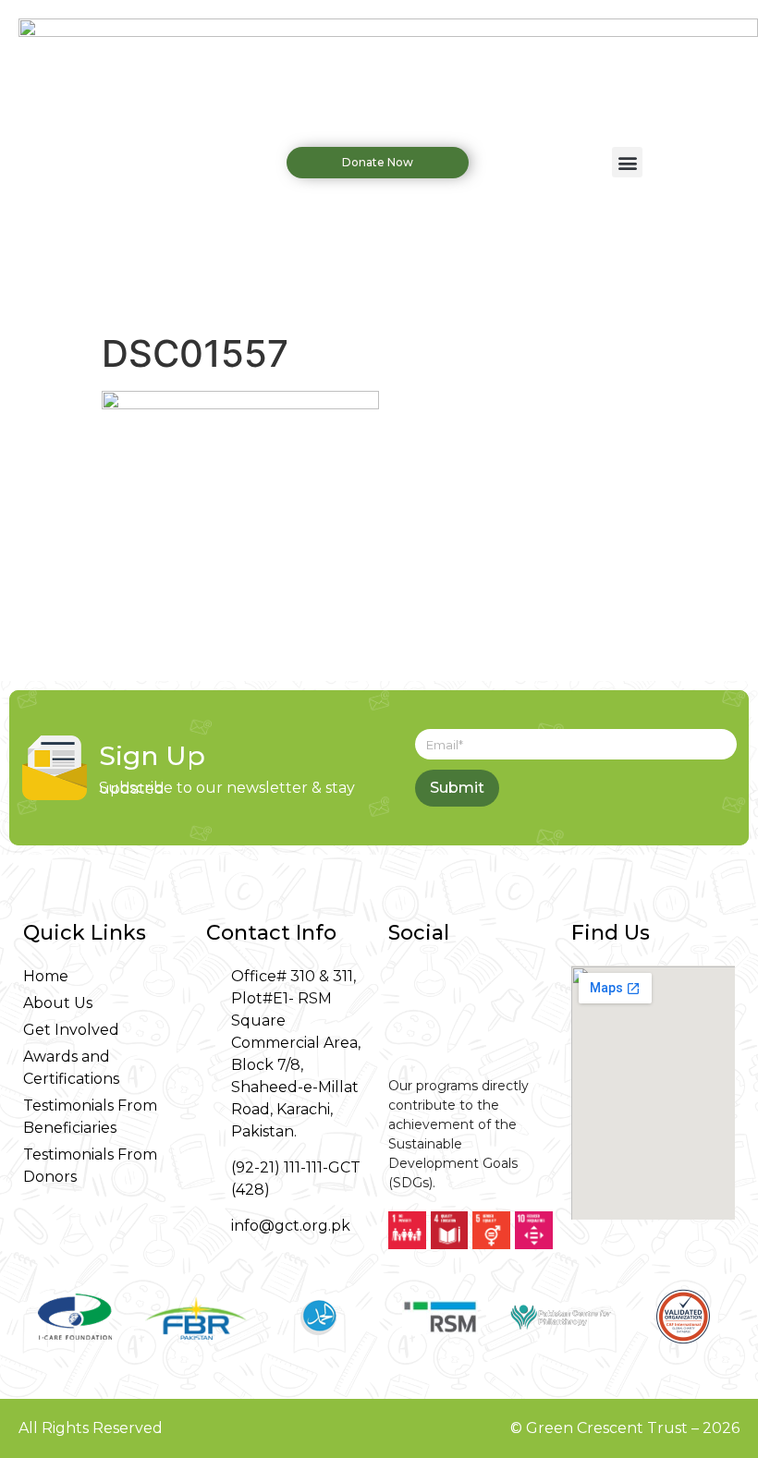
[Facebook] (399, 989)
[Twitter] (492, 989)
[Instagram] (445, 989)
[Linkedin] (399, 1035)
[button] (627, 162)
